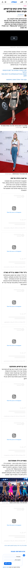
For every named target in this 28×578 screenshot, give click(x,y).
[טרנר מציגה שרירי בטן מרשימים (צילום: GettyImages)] (14, 153)
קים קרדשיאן (14, 545)
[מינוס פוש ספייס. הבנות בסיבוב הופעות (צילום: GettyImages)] (14, 491)
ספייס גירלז (24, 545)
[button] (21, 2)
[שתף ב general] (2, 2)
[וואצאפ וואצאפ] (5, 2)
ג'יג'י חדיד (19, 545)
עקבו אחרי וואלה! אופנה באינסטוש (16, 79)
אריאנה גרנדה (7, 545)
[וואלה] (14, 2)
